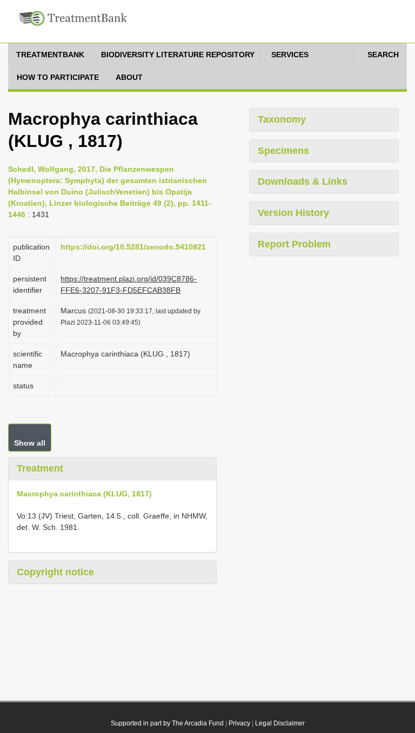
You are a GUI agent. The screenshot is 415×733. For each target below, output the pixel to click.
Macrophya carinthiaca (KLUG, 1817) (84, 493)
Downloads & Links (302, 181)
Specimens (283, 150)
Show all (29, 443)
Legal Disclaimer (280, 723)
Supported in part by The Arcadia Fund (167, 723)
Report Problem (294, 244)
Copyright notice (55, 572)
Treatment (40, 468)
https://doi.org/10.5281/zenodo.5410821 (133, 247)
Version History (293, 212)
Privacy (239, 723)
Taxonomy (282, 119)
